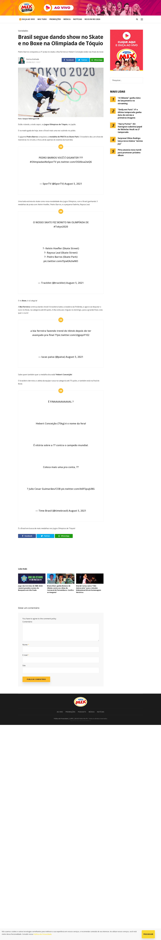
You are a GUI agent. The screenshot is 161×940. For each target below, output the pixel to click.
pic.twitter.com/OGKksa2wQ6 (74, 161)
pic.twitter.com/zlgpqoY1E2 (73, 335)
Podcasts (82, 712)
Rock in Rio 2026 (92, 19)
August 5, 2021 (73, 183)
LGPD (71, 719)
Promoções (55, 19)
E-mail (25, 655)
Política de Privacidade (61, 719)
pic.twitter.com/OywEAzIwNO (60, 261)
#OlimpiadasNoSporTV (43, 161)
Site (24, 665)
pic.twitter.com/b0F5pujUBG (78, 488)
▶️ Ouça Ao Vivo (27, 19)
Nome (25, 644)
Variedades (23, 30)
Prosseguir (148, 934)
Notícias (77, 19)
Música (67, 19)
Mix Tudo (42, 19)
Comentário (27, 621)
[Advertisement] (61, 555)
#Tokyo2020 (61, 226)
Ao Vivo (60, 712)
